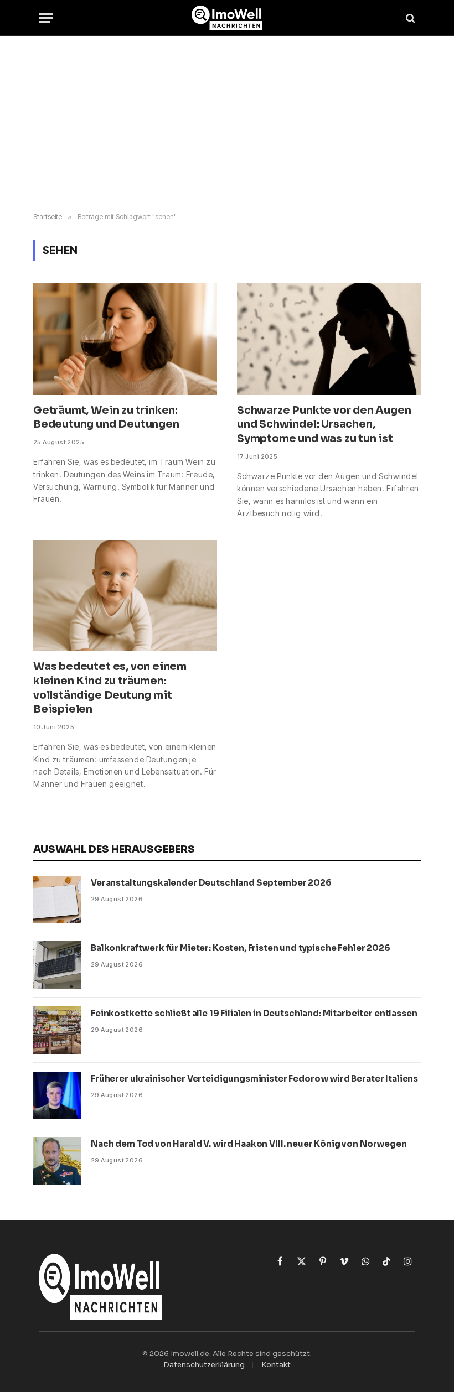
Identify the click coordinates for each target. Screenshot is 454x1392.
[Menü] (46, 18)
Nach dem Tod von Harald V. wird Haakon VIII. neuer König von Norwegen (249, 1144)
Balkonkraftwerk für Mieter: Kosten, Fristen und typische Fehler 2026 (240, 948)
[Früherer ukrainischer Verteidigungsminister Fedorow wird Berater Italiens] (57, 1095)
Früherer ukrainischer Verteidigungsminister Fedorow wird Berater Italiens (254, 1078)
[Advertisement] (227, 124)
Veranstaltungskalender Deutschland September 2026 (211, 882)
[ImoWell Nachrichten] (227, 18)
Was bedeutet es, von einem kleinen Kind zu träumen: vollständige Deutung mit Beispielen (110, 688)
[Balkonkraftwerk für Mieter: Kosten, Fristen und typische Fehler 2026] (57, 965)
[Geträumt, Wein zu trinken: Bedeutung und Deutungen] (125, 338)
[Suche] (409, 18)
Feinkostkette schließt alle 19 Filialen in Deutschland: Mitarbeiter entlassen (254, 1013)
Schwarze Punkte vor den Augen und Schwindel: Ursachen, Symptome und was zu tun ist (324, 425)
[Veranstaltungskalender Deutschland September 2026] (57, 899)
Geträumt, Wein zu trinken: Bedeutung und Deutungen (106, 418)
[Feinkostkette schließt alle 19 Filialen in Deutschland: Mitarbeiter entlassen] (57, 1030)
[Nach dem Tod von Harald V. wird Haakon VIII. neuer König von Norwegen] (57, 1161)
